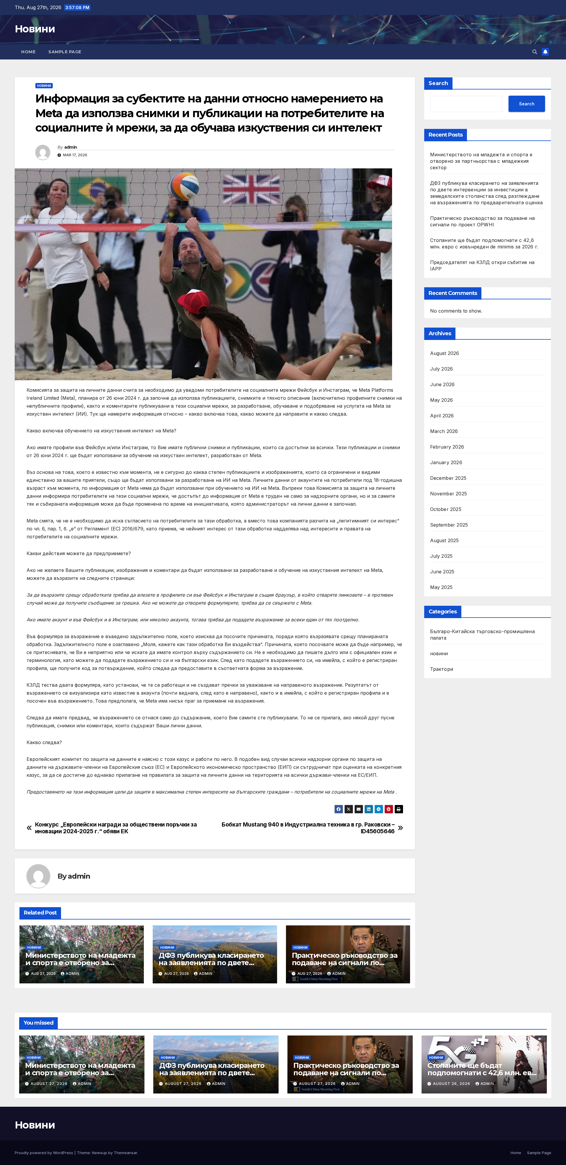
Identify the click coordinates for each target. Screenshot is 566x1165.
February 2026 (447, 447)
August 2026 (444, 353)
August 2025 (444, 540)
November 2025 (448, 494)
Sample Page (64, 51)
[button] (534, 52)
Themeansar (125, 1152)
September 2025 (449, 525)
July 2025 (441, 556)
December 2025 (448, 478)
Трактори (441, 669)
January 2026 (446, 462)
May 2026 (441, 400)
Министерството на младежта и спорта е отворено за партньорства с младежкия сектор (481, 161)
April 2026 (442, 416)
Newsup (99, 1152)
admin (70, 147)
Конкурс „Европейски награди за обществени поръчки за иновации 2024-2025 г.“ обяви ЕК (116, 828)
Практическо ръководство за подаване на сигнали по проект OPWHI (344, 962)
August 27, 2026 (50, 1083)
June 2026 (442, 384)
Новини (35, 29)
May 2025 (441, 587)
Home (28, 51)
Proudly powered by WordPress (44, 1152)
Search (438, 83)
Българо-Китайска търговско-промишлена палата (482, 634)
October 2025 (445, 509)
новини (44, 85)
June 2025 (442, 572)
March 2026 (444, 431)
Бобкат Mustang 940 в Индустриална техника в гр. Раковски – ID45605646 (308, 828)
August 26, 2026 (452, 1083)
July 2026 (441, 369)
